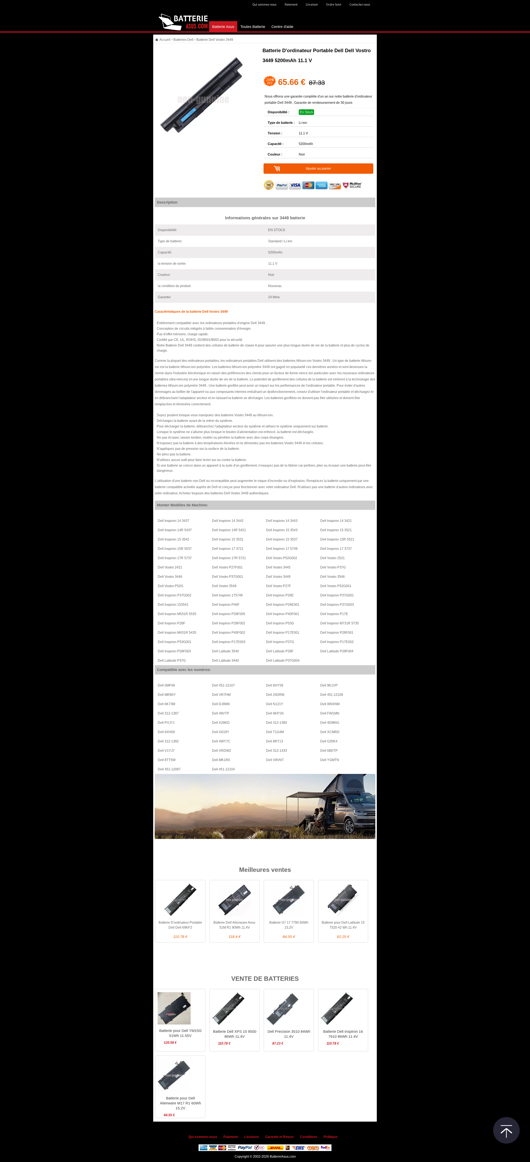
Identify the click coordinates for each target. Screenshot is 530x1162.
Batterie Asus (223, 27)
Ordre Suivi (333, 4)
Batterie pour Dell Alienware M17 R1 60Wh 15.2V (180, 1103)
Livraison (312, 4)
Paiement (291, 4)
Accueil (164, 39)
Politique (330, 1137)
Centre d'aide (282, 27)
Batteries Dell (183, 39)
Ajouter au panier (318, 168)
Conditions (308, 1137)
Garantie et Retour (279, 1137)
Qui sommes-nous (264, 4)
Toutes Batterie (252, 27)
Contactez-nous (359, 4)
